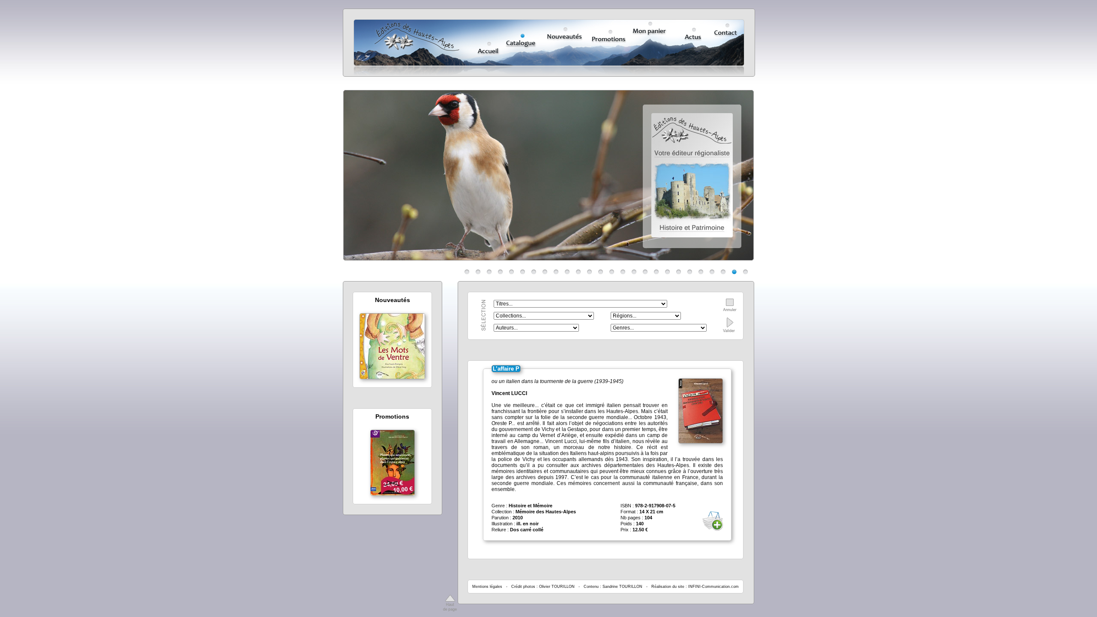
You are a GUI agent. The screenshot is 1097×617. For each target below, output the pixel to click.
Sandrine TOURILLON (622, 586)
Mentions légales (487, 586)
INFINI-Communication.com (713, 586)
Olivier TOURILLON (557, 586)
